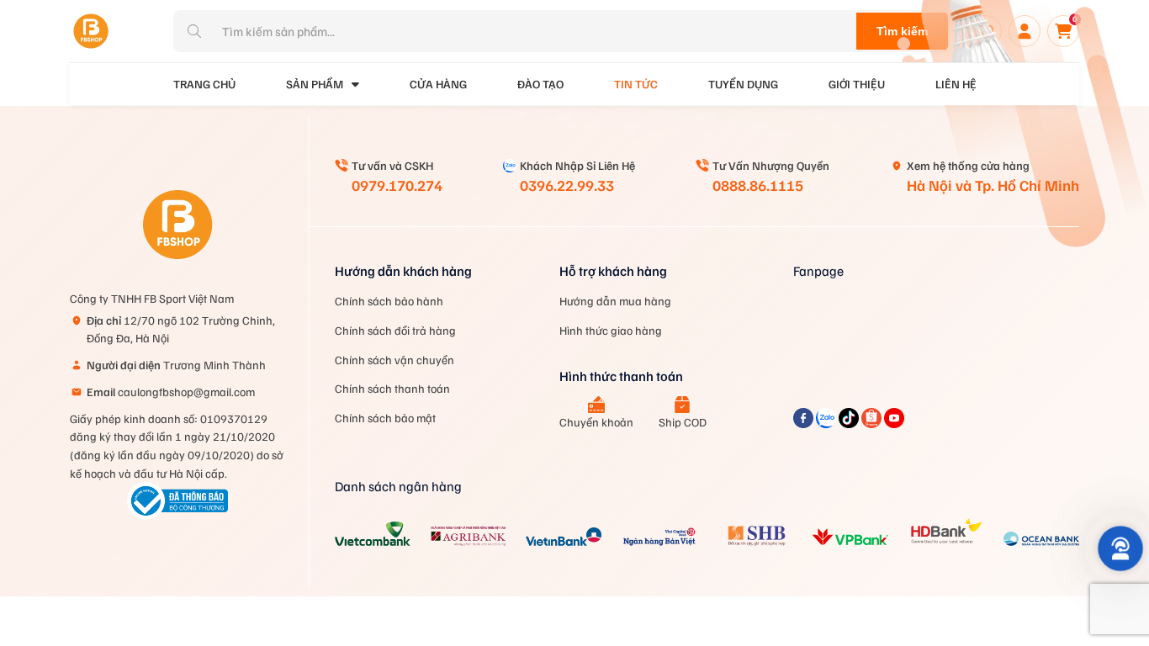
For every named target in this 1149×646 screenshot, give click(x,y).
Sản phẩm (314, 84)
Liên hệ (956, 84)
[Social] (804, 423)
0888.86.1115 (757, 185)
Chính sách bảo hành (389, 301)
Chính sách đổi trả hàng (395, 330)
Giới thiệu (857, 84)
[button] (1120, 548)
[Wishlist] (985, 31)
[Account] (1024, 31)
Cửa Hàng (438, 84)
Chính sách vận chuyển (394, 359)
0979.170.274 (397, 185)
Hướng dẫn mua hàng (615, 301)
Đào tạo (540, 84)
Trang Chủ (204, 84)
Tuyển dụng (743, 84)
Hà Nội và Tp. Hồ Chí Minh (993, 185)
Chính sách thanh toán (392, 388)
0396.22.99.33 (567, 185)
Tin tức (636, 84)
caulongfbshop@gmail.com (171, 391)
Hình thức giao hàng (610, 330)
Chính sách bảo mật (385, 417)
